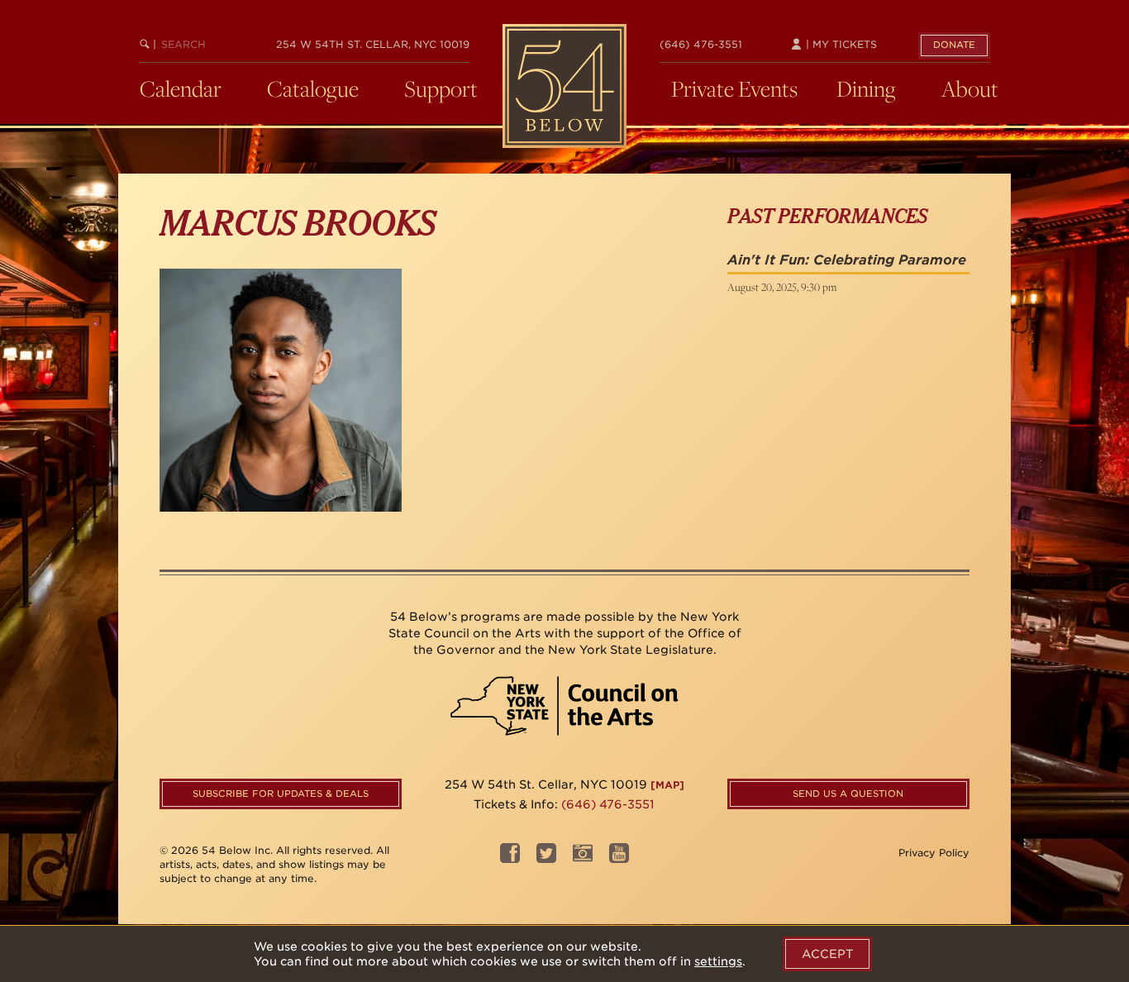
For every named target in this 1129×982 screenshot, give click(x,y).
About (969, 88)
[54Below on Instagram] (583, 858)
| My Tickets (840, 44)
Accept (827, 954)
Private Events (734, 88)
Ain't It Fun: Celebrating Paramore (846, 260)
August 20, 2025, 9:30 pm (781, 286)
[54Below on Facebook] (510, 858)
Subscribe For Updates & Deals (281, 793)
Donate (954, 44)
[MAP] (667, 785)
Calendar (181, 88)
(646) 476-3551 (701, 44)
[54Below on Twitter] (546, 858)
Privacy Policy (933, 852)
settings (718, 961)
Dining (866, 88)
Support (441, 88)
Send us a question (848, 793)
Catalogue (313, 88)
